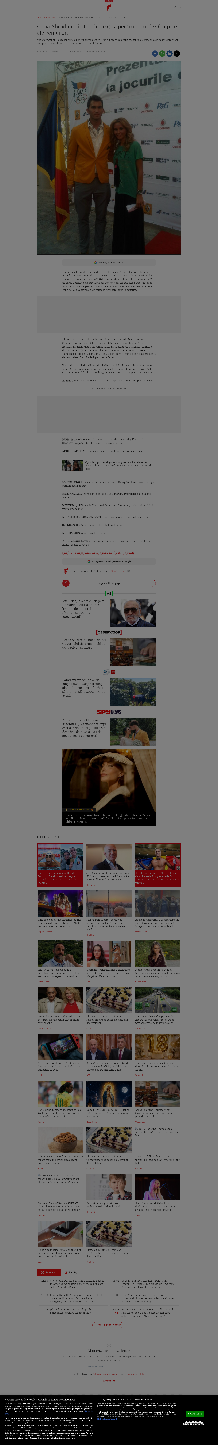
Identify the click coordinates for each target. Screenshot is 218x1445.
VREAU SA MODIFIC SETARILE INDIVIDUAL (193, 1422)
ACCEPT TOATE (195, 1413)
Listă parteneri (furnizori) (107, 1419)
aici (34, 1430)
